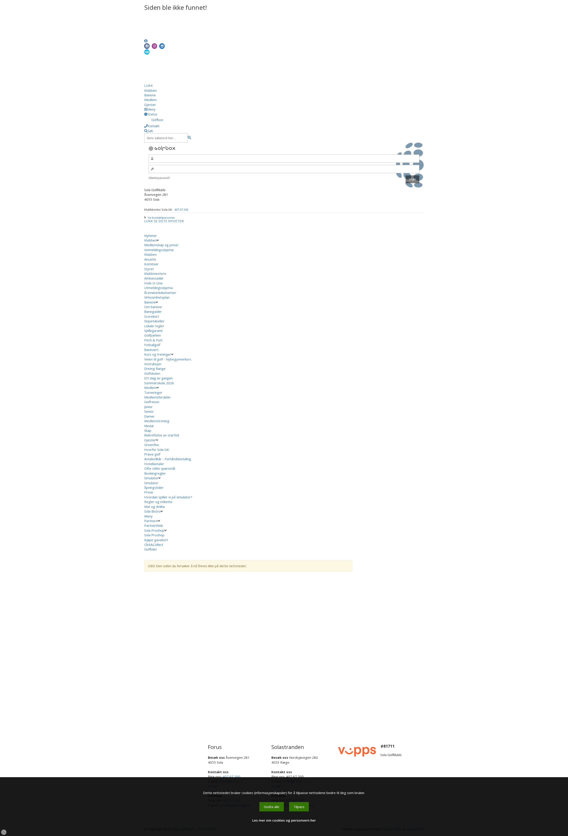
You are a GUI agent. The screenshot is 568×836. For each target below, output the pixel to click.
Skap (147, 430)
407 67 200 (181, 210)
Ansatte (150, 259)
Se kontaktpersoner (161, 218)
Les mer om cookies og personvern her (284, 820)
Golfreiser (152, 402)
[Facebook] (147, 46)
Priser (149, 492)
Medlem (150, 99)
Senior (149, 411)
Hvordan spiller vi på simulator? (168, 497)
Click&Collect (154, 544)
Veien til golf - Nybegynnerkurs (167, 359)
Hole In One (153, 283)
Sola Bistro (152, 511)
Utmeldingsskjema (158, 287)
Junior (148, 406)
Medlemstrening (156, 421)
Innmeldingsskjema (159, 250)
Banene (150, 95)
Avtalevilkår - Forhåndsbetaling (167, 459)
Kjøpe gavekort (156, 540)
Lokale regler (154, 326)
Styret (149, 269)
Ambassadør (154, 278)
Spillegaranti (153, 330)
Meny (149, 516)
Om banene (153, 307)
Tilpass (299, 806)
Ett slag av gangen (158, 378)
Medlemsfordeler (157, 397)
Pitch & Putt (153, 340)
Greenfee (151, 444)
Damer (149, 416)
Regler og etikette (158, 501)
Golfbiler (150, 549)
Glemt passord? (159, 178)
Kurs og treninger (157, 354)
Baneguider (153, 311)
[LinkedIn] (162, 46)
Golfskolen (152, 373)
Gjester (150, 104)
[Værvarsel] (147, 52)
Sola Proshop (154, 530)
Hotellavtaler (154, 464)
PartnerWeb (154, 525)
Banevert (151, 349)
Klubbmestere (155, 273)
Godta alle (271, 806)
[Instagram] (154, 46)
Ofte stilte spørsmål (159, 468)
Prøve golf (152, 454)
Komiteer (151, 264)
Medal (149, 426)
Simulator (151, 478)
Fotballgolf (152, 345)
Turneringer (153, 392)
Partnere (151, 521)
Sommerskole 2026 (159, 383)
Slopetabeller (154, 321)
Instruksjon (152, 364)
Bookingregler (155, 473)
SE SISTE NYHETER (169, 221)
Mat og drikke (154, 506)
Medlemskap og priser (161, 245)
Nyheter (150, 235)
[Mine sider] (146, 41)
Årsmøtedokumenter (160, 292)
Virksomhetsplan (157, 297)
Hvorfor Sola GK (156, 449)
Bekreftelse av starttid (161, 435)
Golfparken (152, 335)
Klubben (150, 90)
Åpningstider (154, 487)
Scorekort (151, 316)
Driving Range (155, 368)
